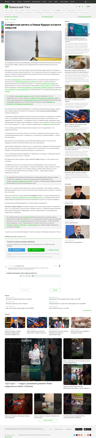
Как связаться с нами (58, 429)
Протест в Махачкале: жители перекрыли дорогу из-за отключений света (76, 361)
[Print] (2, 41)
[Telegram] (2, 25)
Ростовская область (48, 12)
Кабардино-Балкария (71, 10)
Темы (13, 1)
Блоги (50, 1)
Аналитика (27, 1)
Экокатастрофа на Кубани (85, 16)
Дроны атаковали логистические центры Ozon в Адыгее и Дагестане (76, 125)
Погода (72, 1)
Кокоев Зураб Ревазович (71, 223)
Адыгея (16, 10)
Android (26, 217)
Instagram (16, 225)
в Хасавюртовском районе (48, 83)
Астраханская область (35, 10)
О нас (50, 429)
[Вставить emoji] (32, 276)
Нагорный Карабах (28, 12)
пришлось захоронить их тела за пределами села (27, 197)
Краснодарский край (19, 12)
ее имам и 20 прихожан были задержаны (42, 98)
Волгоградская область (46, 10)
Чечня (80, 12)
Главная (6, 19)
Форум (44, 1)
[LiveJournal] (2, 37)
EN (90, 1)
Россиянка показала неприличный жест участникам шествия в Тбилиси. (74, 416)
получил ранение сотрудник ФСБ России (17, 89)
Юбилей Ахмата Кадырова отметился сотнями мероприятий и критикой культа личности (76, 39)
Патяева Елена (69, 203)
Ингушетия (64, 10)
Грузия (53, 10)
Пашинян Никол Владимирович (73, 242)
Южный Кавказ (8, 14)
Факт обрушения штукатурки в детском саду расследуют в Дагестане (77, 148)
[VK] (2, 22)
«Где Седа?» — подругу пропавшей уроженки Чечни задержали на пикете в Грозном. (28, 385)
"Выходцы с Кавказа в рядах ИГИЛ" (22, 181)
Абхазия (7, 10)
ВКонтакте (23, 225)
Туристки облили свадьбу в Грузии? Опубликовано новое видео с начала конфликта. (76, 387)
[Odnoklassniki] (2, 34)
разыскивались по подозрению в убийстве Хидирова (37, 87)
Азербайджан (22, 10)
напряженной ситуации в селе (33, 100)
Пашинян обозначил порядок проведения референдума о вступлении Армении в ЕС (13, 332)
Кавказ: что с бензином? (12, 16)
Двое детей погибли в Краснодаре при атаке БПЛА (20, 308)
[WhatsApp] (2, 27)
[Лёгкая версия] (85, 1)
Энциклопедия (36, 1)
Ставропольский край (73, 12)
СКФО (66, 12)
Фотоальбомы (64, 1)
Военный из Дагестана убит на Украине (76, 172)
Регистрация (25, 289)
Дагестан (58, 10)
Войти (88, 6)
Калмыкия (79, 10)
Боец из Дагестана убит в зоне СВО (59, 308)
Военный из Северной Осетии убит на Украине (75, 100)
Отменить (55, 290)
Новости (7, 1)
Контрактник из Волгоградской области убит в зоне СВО (64, 299)
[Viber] (2, 29)
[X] (2, 32)
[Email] (2, 39)
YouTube (17, 227)
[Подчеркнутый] (26, 276)
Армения (28, 10)
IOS (31, 217)
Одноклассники (32, 225)
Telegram (23, 221)
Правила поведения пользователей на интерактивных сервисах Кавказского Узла (34, 434)
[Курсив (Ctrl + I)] (23, 276)
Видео (56, 1)
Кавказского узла (48, 124)
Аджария (12, 10)
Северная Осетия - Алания (58, 12)
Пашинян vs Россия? (48, 16)
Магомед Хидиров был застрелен (26, 81)
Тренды (19, 1)
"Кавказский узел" (16, 79)
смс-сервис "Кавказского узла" (25, 96)
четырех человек (44, 85)
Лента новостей (13, 19)
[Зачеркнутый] (29, 276)
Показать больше (48, 420)
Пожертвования (68, 429)
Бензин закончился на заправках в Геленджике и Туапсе (80, 332)
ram (15, 266)
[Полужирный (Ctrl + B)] (20, 276)
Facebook (9, 225)
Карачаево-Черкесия (9, 12)
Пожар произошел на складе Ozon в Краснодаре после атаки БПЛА (67, 303)
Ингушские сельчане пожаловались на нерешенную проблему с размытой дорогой (77, 71)
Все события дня (87, 310)
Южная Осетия (86, 12)
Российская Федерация (38, 12)
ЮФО (14, 14)
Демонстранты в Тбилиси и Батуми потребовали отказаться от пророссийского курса (58, 332)
